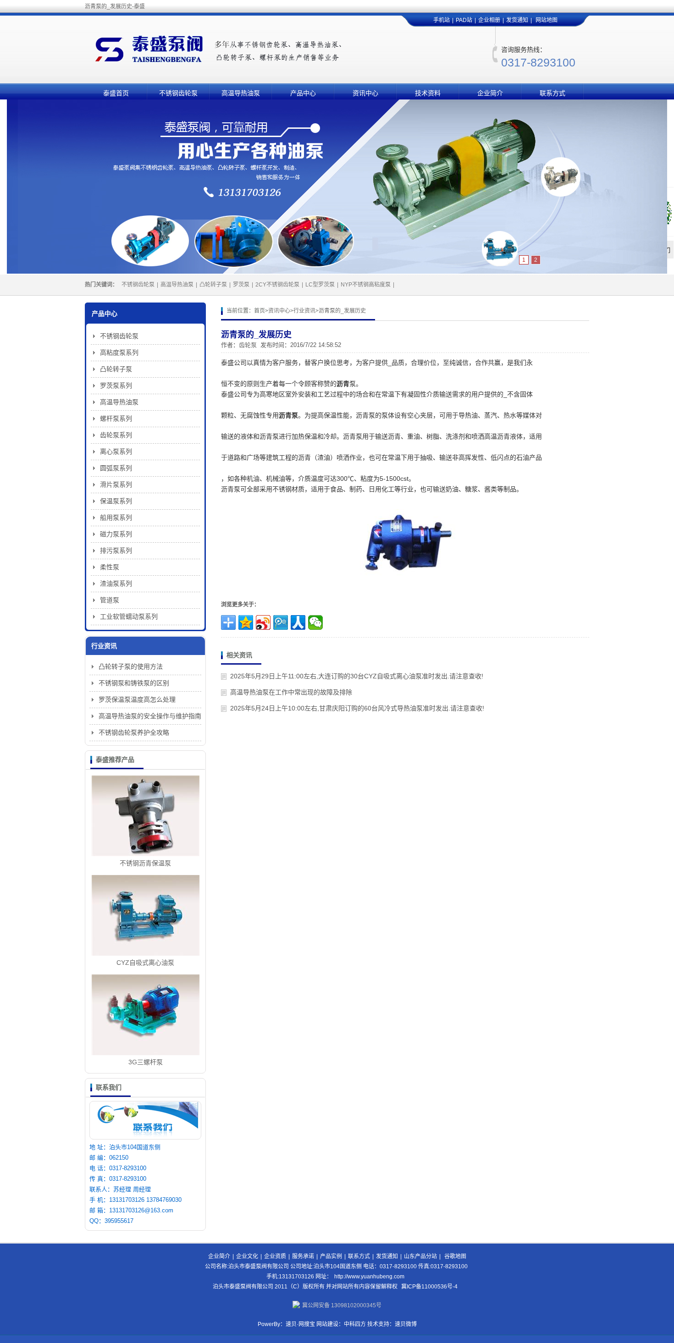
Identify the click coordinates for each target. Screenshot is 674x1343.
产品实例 (331, 1256)
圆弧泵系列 (116, 468)
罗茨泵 (241, 284)
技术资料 (428, 93)
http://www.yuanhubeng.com (369, 1276)
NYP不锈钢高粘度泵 (366, 284)
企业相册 (489, 20)
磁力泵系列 (116, 534)
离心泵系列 (116, 451)
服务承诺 (303, 1256)
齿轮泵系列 (116, 435)
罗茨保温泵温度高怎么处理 (137, 699)
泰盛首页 (116, 93)
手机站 (441, 20)
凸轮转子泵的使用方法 (131, 666)
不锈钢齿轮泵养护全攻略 (134, 732)
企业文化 (247, 1256)
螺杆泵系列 (116, 418)
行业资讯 (304, 311)
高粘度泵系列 (119, 352)
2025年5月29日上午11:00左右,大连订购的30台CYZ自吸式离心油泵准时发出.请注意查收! (356, 676)
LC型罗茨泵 (320, 284)
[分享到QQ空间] (245, 622)
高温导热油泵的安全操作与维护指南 (150, 716)
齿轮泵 (248, 344)
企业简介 (490, 93)
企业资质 (275, 1256)
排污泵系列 (116, 550)
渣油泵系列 (116, 583)
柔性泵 (109, 567)
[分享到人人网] (298, 622)
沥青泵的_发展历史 (342, 311)
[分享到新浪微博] (263, 622)
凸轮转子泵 (213, 284)
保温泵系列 (116, 501)
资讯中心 (365, 93)
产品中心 (303, 93)
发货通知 (517, 20)
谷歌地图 (455, 1256)
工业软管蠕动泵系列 (129, 616)
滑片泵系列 (116, 484)
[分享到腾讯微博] (280, 622)
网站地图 (547, 20)
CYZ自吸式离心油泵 (145, 962)
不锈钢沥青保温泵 (145, 863)
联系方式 (552, 93)
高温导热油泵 (240, 93)
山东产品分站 (420, 1256)
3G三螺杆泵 (145, 1062)
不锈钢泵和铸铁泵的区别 (134, 683)
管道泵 (109, 600)
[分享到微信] (315, 622)
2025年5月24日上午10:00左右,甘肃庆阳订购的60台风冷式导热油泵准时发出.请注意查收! (357, 708)
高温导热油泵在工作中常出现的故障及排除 (291, 692)
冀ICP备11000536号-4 (429, 1286)
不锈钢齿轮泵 (178, 93)
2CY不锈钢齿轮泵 (277, 284)
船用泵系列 (116, 517)
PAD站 (464, 20)
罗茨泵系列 (116, 385)
